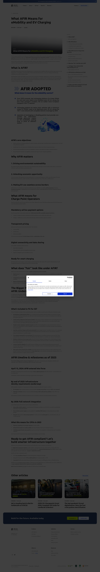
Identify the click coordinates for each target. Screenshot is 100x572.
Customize (49, 293)
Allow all (65, 293)
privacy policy (30, 289)
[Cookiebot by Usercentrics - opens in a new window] (67, 277)
